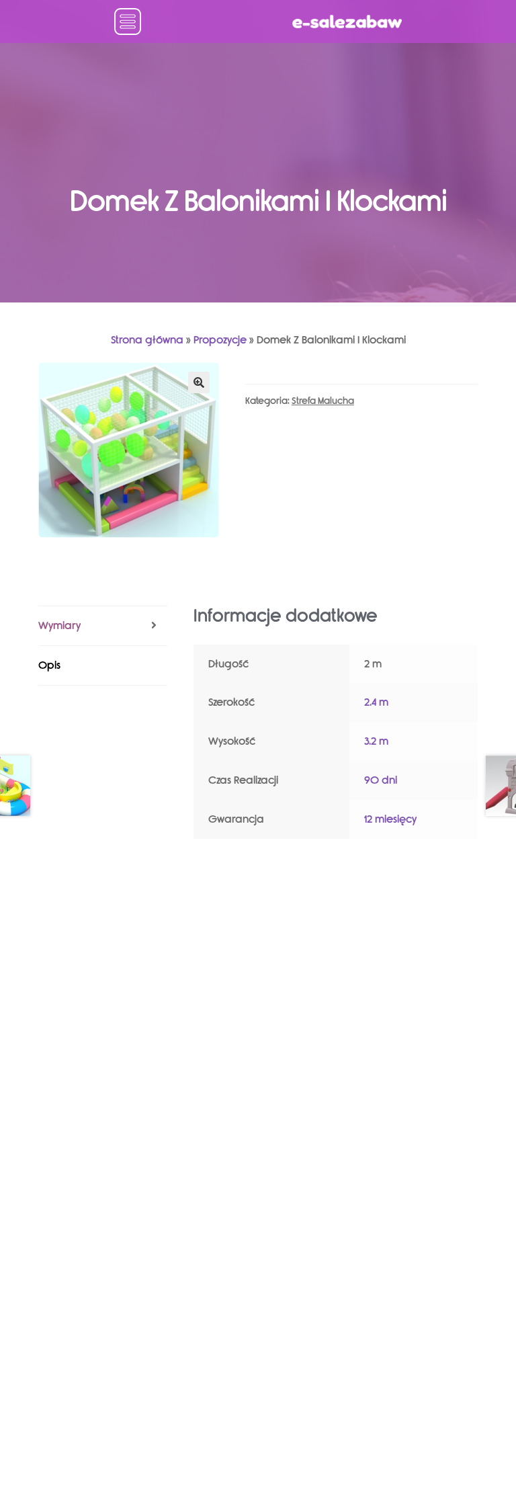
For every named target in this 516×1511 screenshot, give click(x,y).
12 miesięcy (390, 819)
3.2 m (376, 741)
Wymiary (59, 625)
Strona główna (147, 339)
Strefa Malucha (323, 401)
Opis (49, 665)
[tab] (102, 626)
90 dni (380, 780)
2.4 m (376, 702)
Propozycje (220, 339)
